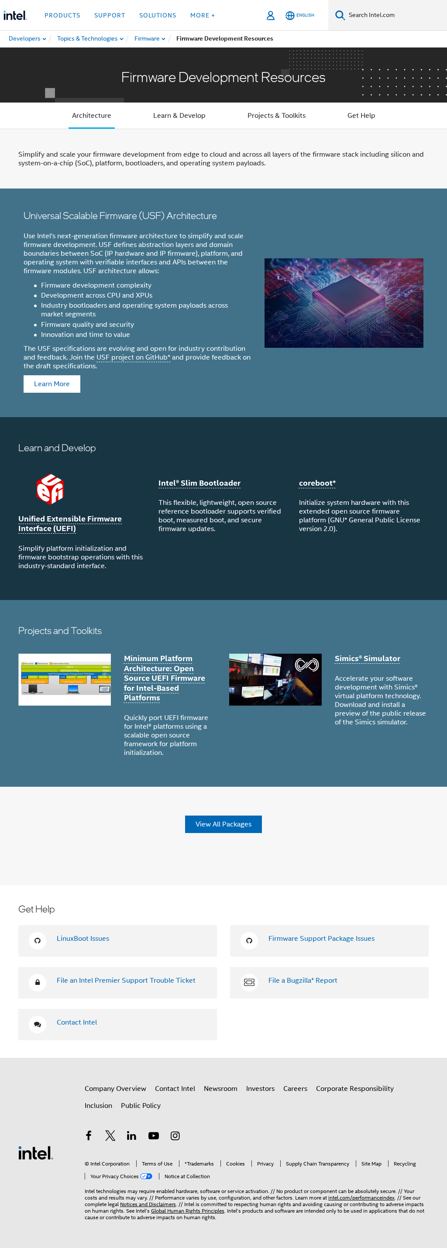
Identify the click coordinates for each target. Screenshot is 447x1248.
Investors (260, 1088)
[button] (223, 508)
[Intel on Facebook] (88, 1137)
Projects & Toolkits (277, 115)
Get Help (361, 115)
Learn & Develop (179, 115)
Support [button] (109, 15)
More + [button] (202, 15)
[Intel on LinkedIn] (131, 1137)
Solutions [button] (157, 15)
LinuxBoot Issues (83, 938)
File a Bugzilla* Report (302, 980)
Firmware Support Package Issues (321, 938)
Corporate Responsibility (355, 1088)
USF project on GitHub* (133, 357)
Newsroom (220, 1088)
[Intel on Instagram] (175, 1137)
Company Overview (115, 1088)
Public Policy (141, 1105)
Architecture (91, 115)
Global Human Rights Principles (187, 1210)
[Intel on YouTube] (153, 1137)
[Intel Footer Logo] (35, 1152)
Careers (295, 1088)
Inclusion (98, 1105)
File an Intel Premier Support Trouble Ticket (126, 980)
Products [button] (62, 15)
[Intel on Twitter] (110, 1137)
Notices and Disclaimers (148, 1204)
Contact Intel (77, 1022)
